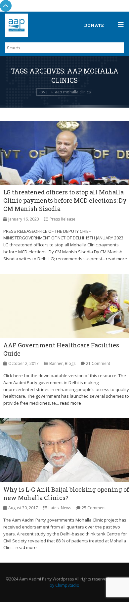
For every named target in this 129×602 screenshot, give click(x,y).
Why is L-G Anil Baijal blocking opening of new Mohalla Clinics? (66, 493)
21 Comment (98, 363)
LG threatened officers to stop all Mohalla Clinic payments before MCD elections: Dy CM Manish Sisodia (65, 200)
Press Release (62, 219)
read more (116, 259)
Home (42, 92)
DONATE (94, 25)
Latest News (60, 507)
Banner (56, 363)
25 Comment (94, 507)
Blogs (70, 363)
